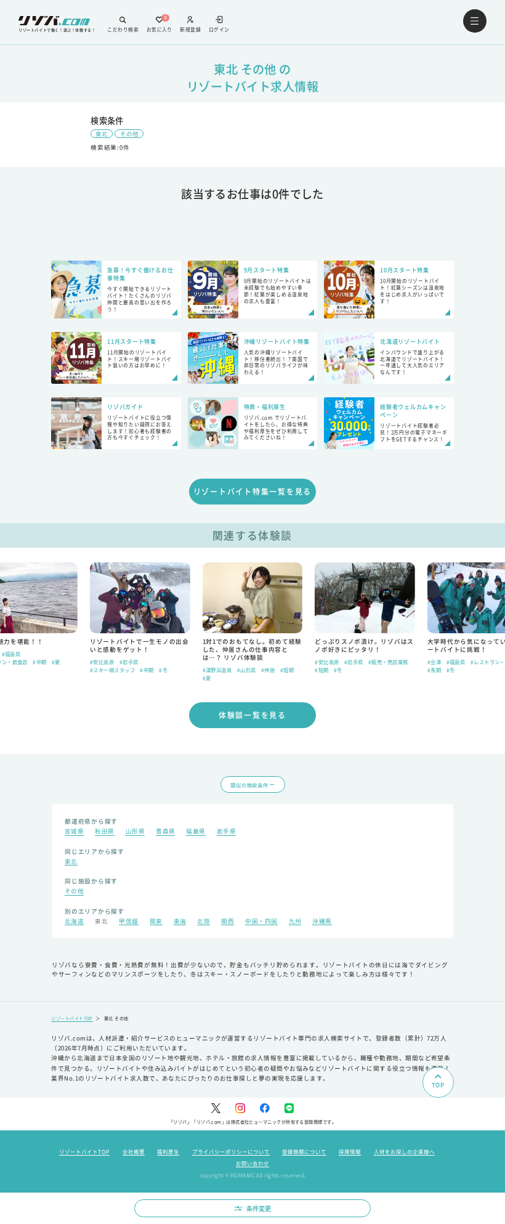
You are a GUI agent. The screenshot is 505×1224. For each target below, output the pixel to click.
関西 (227, 922)
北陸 (203, 922)
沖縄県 (321, 922)
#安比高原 (102, 661)
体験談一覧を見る (252, 715)
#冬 (163, 669)
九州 (295, 922)
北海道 (74, 922)
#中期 (39, 661)
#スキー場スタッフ (112, 669)
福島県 (195, 832)
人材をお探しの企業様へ (404, 1151)
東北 (101, 133)
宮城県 (74, 832)
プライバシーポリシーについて (231, 1151)
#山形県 (246, 669)
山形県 (135, 832)
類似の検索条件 (249, 784)
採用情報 (350, 1151)
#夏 (56, 661)
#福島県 (11, 653)
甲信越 (128, 922)
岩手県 (226, 832)
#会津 (434, 661)
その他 (129, 133)
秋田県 (104, 832)
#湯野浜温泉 (217, 669)
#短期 (287, 669)
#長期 (434, 669)
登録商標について (304, 1151)
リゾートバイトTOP (72, 1018)
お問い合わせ (252, 1163)
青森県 (165, 832)
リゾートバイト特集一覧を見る (252, 491)
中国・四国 (261, 922)
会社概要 (134, 1151)
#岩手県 (129, 661)
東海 (180, 922)
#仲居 (268, 669)
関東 (156, 922)
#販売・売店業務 (388, 661)
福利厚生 (168, 1151)
